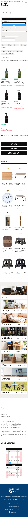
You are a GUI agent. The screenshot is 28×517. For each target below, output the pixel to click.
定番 (11, 45)
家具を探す (14, 144)
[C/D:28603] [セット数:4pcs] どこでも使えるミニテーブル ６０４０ (20, 207)
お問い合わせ (14, 512)
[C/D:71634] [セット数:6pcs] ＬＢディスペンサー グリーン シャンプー (6, 82)
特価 (4, 47)
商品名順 (20, 60)
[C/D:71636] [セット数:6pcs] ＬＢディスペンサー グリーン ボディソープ (19, 82)
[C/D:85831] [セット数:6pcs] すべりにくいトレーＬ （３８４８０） (7, 250)
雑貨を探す (14, 148)
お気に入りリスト (18, 51)
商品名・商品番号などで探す (8, 27)
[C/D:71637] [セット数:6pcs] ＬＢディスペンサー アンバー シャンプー (6, 105)
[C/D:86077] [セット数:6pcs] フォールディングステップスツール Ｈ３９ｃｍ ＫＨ (7, 272)
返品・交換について (17, 503)
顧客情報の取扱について (9, 509)
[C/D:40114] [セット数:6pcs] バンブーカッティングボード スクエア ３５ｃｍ (7, 185)
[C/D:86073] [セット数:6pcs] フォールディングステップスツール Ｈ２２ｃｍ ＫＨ (20, 250)
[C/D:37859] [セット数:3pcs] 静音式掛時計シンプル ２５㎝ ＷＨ (7, 207)
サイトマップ (20, 509)
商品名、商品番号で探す (21, 27)
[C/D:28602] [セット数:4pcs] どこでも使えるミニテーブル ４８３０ (20, 185)
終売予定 (24, 45)
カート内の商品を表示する (8, 53)
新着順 (16, 60)
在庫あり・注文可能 (7, 51)
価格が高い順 (12, 60)
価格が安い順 (6, 60)
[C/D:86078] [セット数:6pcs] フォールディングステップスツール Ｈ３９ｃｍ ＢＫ (20, 272)
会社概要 (8, 503)
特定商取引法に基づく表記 (14, 506)
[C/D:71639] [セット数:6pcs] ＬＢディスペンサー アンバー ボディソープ (6, 128)
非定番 (17, 45)
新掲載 (4, 45)
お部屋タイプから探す (14, 153)
